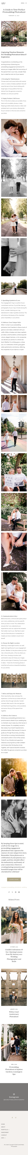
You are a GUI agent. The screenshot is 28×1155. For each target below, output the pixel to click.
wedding (24, 887)
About (3, 1127)
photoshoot (18, 887)
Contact (4, 1135)
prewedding (10, 887)
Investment (5, 1132)
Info (2, 1138)
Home (3, 1124)
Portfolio (4, 1129)
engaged (4, 887)
